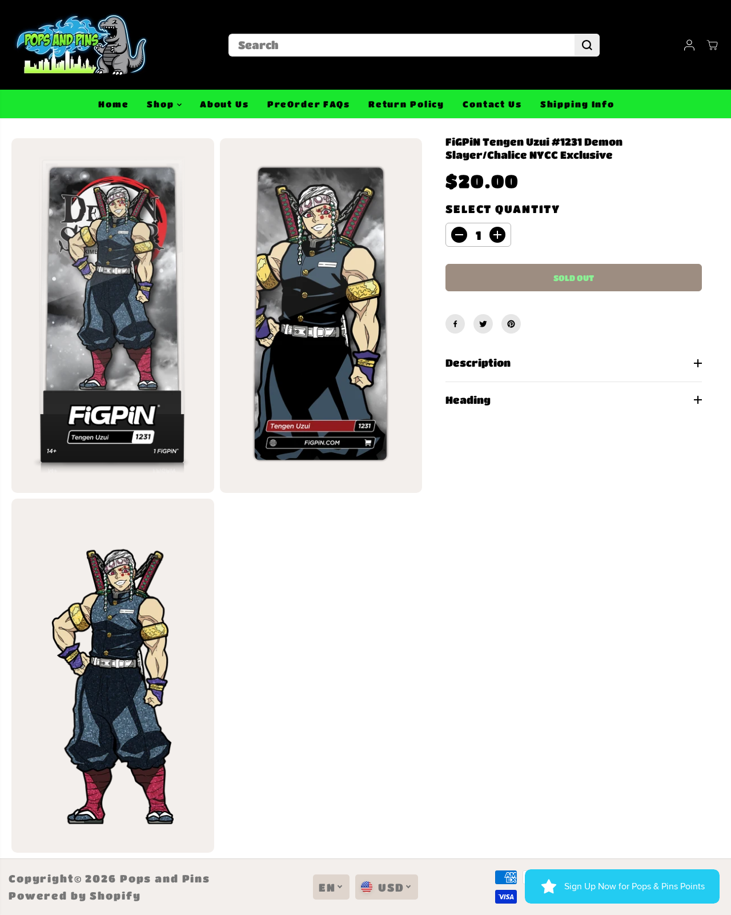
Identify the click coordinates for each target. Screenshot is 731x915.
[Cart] (712, 45)
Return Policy (406, 104)
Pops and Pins (165, 878)
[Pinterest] (511, 324)
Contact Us (492, 104)
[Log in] (689, 45)
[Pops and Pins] (80, 45)
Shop (161, 104)
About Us (224, 104)
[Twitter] (483, 324)
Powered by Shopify (75, 895)
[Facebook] (455, 324)
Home (113, 104)
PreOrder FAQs (308, 104)
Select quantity (502, 209)
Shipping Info (577, 104)
